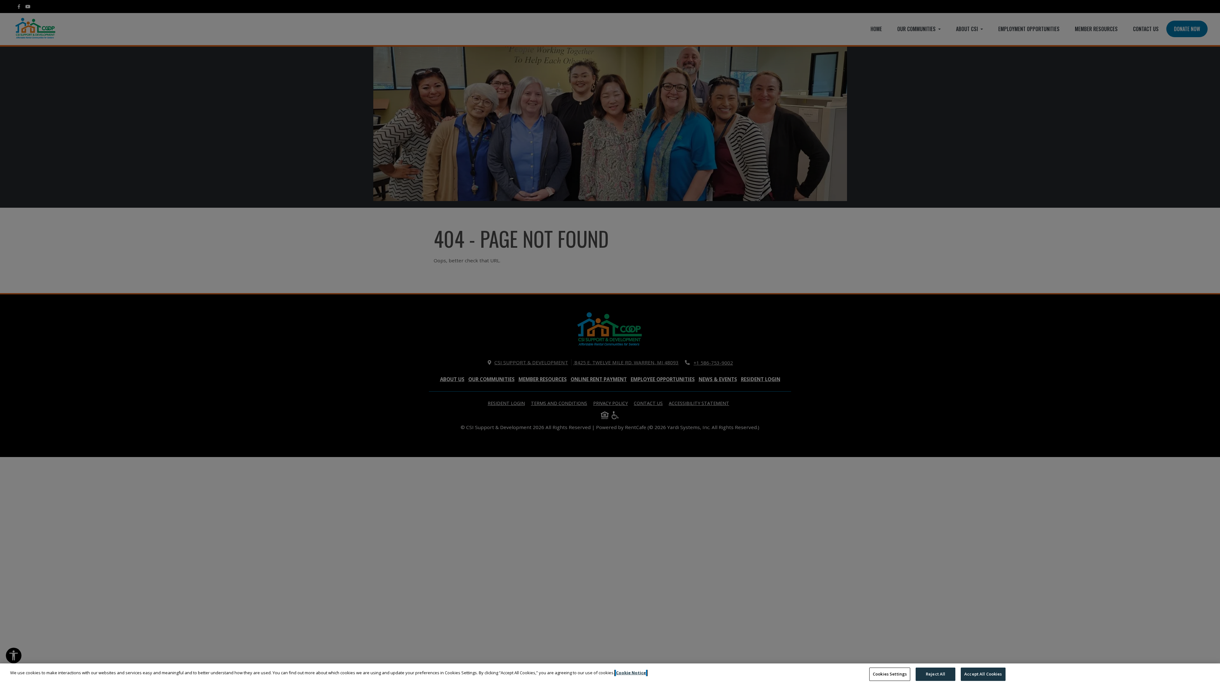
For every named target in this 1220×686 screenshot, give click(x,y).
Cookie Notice (631, 673)
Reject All (935, 674)
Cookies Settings (890, 674)
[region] (610, 674)
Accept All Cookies (983, 674)
